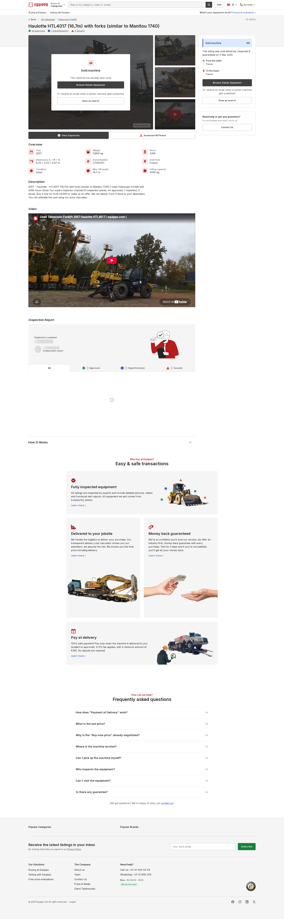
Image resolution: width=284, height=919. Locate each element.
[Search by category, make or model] (209, 5)
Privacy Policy (74, 849)
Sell (219, 4)
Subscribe (246, 846)
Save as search (90, 101)
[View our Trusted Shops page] (251, 886)
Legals (73, 902)
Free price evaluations (243, 12)
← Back (32, 19)
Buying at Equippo (38, 869)
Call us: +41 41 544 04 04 (135, 869)
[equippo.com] (38, 4)
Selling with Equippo (39, 874)
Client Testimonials (84, 888)
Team (77, 874)
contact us (167, 803)
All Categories (48, 19)
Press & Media (82, 884)
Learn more (77, 505)
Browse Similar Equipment (90, 85)
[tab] (49, 368)
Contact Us (227, 127)
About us (79, 869)
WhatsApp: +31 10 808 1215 (135, 874)
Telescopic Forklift (67, 19)
